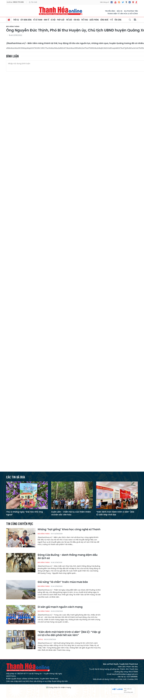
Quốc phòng (94, 19)
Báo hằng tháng (12, 26)
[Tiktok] (126, 2)
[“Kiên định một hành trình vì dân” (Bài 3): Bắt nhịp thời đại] (117, 495)
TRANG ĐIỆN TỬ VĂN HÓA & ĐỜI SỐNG (122, 13)
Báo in (119, 11)
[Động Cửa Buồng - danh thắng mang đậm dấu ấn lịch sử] (20, 562)
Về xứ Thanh (37, 19)
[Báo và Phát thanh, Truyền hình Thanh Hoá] (61, 11)
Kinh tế (46, 19)
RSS (136, 679)
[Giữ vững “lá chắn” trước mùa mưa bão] (20, 589)
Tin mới (34, 2)
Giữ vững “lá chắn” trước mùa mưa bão (63, 582)
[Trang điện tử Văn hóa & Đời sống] (130, 2)
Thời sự (16, 19)
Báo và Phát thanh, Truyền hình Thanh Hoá (28, 667)
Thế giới (69, 19)
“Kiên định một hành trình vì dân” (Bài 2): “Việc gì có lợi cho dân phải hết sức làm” (69, 633)
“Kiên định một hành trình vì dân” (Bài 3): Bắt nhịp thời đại (115, 513)
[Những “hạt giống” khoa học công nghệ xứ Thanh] (20, 537)
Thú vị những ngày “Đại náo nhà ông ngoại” (24, 513)
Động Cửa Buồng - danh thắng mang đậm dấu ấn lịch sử (68, 556)
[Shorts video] (136, 2)
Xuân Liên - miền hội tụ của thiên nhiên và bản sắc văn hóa (71, 513)
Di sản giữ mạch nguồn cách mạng (60, 607)
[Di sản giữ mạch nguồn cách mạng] (20, 614)
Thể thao (84, 19)
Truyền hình (110, 11)
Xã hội (53, 19)
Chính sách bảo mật (118, 679)
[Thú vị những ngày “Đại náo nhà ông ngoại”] (27, 495)
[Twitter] (123, 2)
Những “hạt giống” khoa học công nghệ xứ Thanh (69, 529)
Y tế (111, 19)
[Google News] (119, 2)
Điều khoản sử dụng (101, 679)
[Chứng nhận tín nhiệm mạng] (58, 687)
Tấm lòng (117, 19)
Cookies (131, 679)
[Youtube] (115, 2)
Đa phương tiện (131, 11)
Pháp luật (60, 19)
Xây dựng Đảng (26, 19)
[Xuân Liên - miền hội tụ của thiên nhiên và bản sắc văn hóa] (72, 495)
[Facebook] (112, 2)
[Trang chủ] (8, 19)
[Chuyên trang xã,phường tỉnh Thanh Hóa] (133, 2)
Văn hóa (77, 19)
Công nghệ (104, 19)
